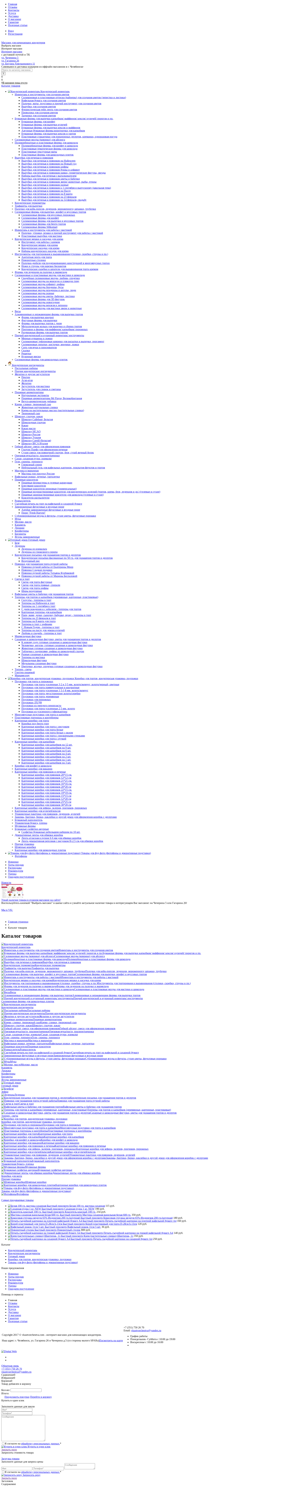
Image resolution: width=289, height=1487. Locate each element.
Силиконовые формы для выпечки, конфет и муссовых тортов (111, 974)
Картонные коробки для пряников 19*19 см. (46, 792)
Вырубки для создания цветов (38, 106)
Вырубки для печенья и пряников (61, 962)
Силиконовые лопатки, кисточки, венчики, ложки (50, 344)
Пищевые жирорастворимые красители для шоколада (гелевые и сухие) (62, 494)
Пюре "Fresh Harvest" (33, 512)
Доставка (13, 16)
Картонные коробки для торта (55, 1133)
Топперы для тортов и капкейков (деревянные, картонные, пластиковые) (129, 1109)
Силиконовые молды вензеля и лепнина (44, 305)
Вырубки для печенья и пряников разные (45, 184)
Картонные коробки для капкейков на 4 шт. (46, 753)
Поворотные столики (33, 260)
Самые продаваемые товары (17, 1200)
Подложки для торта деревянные (40, 696)
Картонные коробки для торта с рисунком (45, 726)
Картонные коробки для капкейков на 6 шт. (46, 750)
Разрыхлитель (28, 1049)
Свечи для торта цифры (35, 588)
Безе (11, 1088)
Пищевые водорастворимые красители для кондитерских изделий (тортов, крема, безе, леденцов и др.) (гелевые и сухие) (90, 491)
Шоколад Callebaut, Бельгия (37, 419)
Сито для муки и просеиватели (39, 347)
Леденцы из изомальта (34, 548)
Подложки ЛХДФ (31, 702)
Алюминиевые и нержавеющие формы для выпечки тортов (106, 995)
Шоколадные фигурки (34, 660)
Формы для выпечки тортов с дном (41, 323)
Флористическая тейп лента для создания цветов (49, 109)
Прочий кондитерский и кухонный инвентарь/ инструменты (108, 998)
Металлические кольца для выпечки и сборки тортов (51, 326)
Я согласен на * (33, 1443)
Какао (24, 425)
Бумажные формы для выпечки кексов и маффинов (50, 127)
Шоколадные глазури (33, 422)
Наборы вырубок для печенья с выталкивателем (48, 175)
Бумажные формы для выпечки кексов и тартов (48, 133)
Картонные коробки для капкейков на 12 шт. (46, 744)
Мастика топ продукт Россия (38, 473)
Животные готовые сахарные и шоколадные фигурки (52, 648)
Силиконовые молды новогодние (40, 302)
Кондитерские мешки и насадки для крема (77, 980)
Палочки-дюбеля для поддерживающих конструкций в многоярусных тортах (65, 263)
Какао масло (28, 428)
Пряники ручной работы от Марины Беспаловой (49, 576)
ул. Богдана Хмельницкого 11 (18, 63)
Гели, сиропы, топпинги (46, 1037)
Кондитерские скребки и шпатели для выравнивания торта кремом (59, 269)
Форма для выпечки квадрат (37, 317)
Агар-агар (27, 380)
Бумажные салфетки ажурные (55, 1170)
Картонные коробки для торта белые (42, 729)
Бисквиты (7, 1076)
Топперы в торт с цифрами (36, 624)
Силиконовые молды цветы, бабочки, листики (48, 296)
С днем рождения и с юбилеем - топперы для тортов (51, 609)
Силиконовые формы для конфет (40, 218)
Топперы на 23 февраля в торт (38, 618)
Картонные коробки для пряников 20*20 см (46, 786)
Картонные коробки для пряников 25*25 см (46, 801)
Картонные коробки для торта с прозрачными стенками (53, 735)
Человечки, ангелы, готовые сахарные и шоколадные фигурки (57, 645)
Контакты (13, 10)
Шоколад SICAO (31, 431)
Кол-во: (6, 1390)
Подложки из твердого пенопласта (41, 705)
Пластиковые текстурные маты (39, 151)
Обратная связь (10, 1365)
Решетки (26, 353)
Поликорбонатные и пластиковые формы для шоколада (98, 959)
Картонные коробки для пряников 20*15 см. (46, 774)
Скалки (25, 350)
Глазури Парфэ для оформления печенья (44, 449)
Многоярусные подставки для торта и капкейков (88, 1127)
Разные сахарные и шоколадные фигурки (45, 654)
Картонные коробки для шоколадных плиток (81, 1185)
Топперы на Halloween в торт (38, 603)
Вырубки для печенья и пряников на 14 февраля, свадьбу (53, 199)
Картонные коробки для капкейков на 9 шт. (46, 747)
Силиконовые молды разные (37, 293)
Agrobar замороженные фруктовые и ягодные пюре (50, 509)
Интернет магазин (11, 51)
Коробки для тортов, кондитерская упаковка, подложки (33, 1121)
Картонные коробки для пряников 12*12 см (46, 777)
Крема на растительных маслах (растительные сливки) (52, 410)
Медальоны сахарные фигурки (39, 663)
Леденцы (19, 1094)
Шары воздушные (31, 591)
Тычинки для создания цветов (38, 115)
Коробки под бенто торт (35, 723)
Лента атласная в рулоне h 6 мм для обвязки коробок (51, 838)
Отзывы (12, 7)
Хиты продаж (16, 864)
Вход (11, 30)
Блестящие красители (33, 485)
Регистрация (15, 33)
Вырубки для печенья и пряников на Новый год (48, 163)
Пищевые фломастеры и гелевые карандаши (46, 482)
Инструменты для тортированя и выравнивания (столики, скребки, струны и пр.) (144, 983)
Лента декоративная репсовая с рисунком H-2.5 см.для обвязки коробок (62, 841)
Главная (12, 4)
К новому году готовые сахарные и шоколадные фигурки (54, 642)
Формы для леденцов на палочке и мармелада (82, 986)
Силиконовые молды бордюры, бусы (42, 287)
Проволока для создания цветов (39, 112)
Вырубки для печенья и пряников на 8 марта (46, 193)
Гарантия (13, 22)
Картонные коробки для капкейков (64, 1136)
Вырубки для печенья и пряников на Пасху (46, 190)
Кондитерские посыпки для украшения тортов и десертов (103, 1097)
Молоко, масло (29, 1064)
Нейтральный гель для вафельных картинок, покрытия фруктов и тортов (63, 467)
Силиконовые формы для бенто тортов (43, 224)
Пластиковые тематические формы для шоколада (49, 148)
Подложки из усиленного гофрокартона (44, 711)
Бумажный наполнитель (46, 1161)
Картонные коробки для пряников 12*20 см (46, 798)
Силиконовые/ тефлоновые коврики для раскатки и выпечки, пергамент (62, 341)
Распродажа (15, 867)
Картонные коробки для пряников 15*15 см (46, 795)
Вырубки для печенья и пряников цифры (44, 166)
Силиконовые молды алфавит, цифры (43, 284)
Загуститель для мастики (35, 386)
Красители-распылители (35, 497)
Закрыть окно (9, 1449)
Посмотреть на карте (111, 1340)
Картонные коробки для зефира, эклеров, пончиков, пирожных (112, 1149)
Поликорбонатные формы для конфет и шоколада (49, 145)
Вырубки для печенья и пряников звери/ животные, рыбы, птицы (59, 181)
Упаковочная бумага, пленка (17, 1164)
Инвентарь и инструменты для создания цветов (86, 950)
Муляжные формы (35, 1167)
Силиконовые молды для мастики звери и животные (51, 308)
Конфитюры (8, 1073)
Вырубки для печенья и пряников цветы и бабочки (50, 178)
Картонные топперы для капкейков (41, 612)
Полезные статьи (17, 25)
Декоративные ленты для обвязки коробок (76, 1173)
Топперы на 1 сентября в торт (38, 606)
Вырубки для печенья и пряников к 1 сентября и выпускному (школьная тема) (66, 187)
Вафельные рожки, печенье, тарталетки (71, 1043)
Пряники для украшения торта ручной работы (83, 1100)
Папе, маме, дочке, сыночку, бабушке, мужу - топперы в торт (56, 615)
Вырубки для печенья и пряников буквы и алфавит (50, 169)
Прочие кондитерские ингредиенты (65, 1013)
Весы (13, 992)
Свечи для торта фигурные (36, 582)
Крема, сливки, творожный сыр (58, 1022)
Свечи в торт (26, 1103)
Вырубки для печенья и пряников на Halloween (48, 160)
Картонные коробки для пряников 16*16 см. (46, 783)
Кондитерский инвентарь (15, 947)
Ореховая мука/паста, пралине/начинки (71, 1031)
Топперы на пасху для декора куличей (43, 630)
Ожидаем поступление (21, 876)
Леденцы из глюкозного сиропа (39, 551)
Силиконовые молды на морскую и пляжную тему (50, 281)
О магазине (14, 19)
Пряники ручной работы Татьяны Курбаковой (47, 573)
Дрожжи (6, 1070)
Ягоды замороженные (13, 1079)
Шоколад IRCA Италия (34, 443)
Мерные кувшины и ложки (37, 338)
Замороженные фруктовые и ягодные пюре (78, 1055)
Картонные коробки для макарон (60, 1142)
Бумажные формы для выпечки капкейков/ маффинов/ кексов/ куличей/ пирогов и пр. (152, 953)
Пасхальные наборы (38, 1010)
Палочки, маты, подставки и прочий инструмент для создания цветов (61, 103)
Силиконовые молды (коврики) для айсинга (79, 956)
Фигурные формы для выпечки (39, 320)
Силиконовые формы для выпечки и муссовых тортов (52, 221)
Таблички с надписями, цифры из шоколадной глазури (52, 651)
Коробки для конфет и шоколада (59, 1139)
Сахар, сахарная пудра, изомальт (59, 1034)
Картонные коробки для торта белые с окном (47, 732)
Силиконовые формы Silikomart (39, 227)
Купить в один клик (39, 1446)
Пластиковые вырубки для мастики (41, 236)
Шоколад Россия (30, 434)
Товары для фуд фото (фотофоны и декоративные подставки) (36, 1191)
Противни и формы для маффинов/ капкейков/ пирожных (54, 329)
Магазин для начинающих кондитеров (23, 42)
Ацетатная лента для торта (36, 257)
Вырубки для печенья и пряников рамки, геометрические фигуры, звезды (63, 172)
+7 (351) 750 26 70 (11, 1368)
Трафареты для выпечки (45, 968)
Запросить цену (31, 1475)
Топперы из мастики (33, 657)
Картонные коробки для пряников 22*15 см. (46, 789)
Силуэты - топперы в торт (36, 600)
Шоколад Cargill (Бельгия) (36, 440)
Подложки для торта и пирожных (61, 1124)
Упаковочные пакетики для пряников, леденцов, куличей (102, 1155)
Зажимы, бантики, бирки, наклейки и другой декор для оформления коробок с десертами (157, 1158)
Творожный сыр (30, 413)
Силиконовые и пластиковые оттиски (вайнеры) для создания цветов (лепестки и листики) (73, 97)
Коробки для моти (11, 1176)
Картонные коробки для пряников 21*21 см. (46, 780)
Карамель (6, 1067)
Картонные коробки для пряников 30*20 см (46, 804)
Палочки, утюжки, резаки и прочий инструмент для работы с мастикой (62, 233)
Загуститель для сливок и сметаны (41, 389)
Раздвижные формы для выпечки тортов (44, 332)
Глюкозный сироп (31, 464)
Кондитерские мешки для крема (39, 245)
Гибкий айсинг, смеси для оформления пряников (87, 1028)
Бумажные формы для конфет (38, 121)
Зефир (4, 1091)
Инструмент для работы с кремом (40, 242)
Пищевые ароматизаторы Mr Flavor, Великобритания (51, 398)
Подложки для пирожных (36, 699)
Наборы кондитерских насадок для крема (45, 251)
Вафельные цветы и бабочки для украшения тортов (92, 1106)
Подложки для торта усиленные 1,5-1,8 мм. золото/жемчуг (54, 690)
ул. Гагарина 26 (10, 60)
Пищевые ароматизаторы (47, 1019)
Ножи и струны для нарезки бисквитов (43, 266)
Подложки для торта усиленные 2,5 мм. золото (48, 708)
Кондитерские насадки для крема (40, 248)
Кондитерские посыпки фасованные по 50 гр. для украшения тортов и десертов (67, 558)
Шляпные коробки (35, 1182)
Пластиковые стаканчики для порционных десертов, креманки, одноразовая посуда (69, 136)
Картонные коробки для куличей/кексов (73, 1152)
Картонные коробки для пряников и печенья (80, 1145)
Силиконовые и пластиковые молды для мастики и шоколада (109, 989)
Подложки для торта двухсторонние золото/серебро (50, 693)
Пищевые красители (39, 1046)
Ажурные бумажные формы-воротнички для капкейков (53, 130)
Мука (13, 1061)
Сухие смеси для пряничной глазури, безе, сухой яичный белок (57, 452)
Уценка (12, 873)
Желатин (26, 383)
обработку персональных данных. (40, 1443)
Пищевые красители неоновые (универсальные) (49, 488)
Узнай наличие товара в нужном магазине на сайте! (31, 900)
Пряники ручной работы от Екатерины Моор (47, 567)
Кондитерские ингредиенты (17, 1007)
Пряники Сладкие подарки (36, 570)
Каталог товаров (10, 85)
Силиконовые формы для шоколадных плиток (27, 1001)
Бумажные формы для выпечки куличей (44, 124)
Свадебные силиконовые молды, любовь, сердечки (50, 278)
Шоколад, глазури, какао (46, 1025)
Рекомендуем (15, 870)
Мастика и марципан (40, 1040)
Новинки (13, 861)
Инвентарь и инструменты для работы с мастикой (89, 977)
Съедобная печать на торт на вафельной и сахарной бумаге (105, 1052)
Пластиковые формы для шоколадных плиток (47, 154)
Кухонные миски (31, 356)
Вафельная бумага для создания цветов (43, 100)
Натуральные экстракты (35, 395)
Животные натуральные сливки (39, 407)
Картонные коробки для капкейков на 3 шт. (46, 762)
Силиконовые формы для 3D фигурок (43, 299)
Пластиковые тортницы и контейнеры (70, 1130)
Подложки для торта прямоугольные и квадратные (50, 687)
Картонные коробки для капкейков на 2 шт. (46, 756)
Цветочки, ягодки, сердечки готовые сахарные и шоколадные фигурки (62, 666)
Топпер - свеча (9, 1115)
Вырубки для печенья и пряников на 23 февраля (48, 196)
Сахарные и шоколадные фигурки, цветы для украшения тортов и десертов (133, 1112)
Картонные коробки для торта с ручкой (43, 738)
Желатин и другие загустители (56, 1016)
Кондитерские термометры (50, 965)
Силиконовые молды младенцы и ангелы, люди (48, 290)
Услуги (12, 13)
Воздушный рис (30, 561)
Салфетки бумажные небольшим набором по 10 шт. (50, 832)
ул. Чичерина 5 (9, 57)
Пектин (25, 377)
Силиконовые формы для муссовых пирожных (48, 215)
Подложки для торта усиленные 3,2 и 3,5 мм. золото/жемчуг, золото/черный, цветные (70, 684)
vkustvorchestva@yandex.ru (146, 1330)
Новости (6, 882)
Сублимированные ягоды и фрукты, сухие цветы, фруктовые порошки (126, 1058)
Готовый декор (9, 1085)
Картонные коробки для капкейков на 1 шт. (46, 759)
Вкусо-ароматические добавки (38, 401)
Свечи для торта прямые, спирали (40, 585)
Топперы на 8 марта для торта (38, 621)
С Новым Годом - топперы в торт (40, 627)
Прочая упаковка (11, 1179)
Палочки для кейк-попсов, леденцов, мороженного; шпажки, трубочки (126, 971)
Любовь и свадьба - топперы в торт (41, 633)
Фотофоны (22, 1194)
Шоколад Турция (31, 437)
